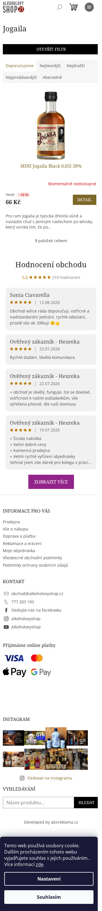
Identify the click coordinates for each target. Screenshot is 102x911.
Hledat (86, 802)
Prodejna (11, 522)
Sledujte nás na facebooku (36, 610)
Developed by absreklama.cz (51, 822)
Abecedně (52, 77)
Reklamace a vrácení (22, 543)
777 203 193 (22, 601)
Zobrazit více (51, 482)
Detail (84, 199)
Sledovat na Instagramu (49, 778)
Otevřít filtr (51, 49)
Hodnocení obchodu (51, 264)
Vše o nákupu (15, 529)
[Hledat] (59, 7)
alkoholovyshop (26, 618)
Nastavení (49, 879)
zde (39, 864)
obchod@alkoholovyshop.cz (37, 593)
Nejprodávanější (21, 77)
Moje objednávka (19, 550)
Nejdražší (76, 65)
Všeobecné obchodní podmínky (32, 557)
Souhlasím (49, 897)
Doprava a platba (19, 536)
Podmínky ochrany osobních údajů (35, 565)
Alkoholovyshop (26, 627)
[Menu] (89, 7)
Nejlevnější (50, 65)
